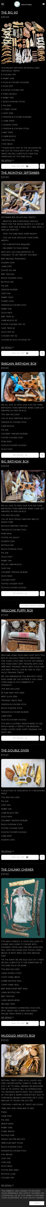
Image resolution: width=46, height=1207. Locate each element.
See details (6, 160)
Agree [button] (37, 1203)
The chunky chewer (17, 869)
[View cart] (43, 4)
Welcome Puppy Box (17, 610)
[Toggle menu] (2, 4)
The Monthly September (20, 172)
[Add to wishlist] (42, 166)
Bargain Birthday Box (18, 363)
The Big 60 (9, 12)
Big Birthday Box (15, 461)
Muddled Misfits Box (18, 1035)
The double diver (15, 750)
